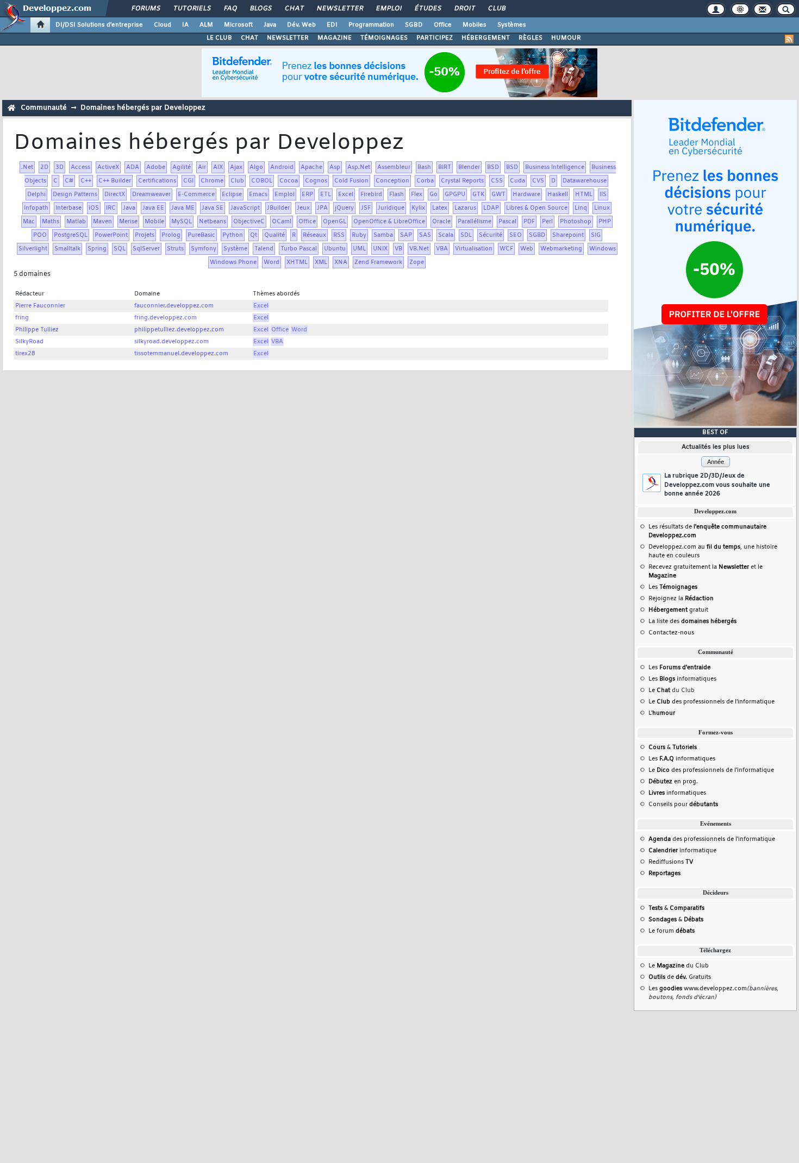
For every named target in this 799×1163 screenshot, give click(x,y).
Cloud (162, 25)
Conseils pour (683, 804)
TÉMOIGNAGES (384, 38)
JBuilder (278, 208)
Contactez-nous (671, 633)
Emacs (258, 194)
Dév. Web (301, 25)
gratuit (678, 610)
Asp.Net (358, 167)
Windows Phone (233, 262)
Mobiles (474, 25)
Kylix (418, 208)
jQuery (344, 208)
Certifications (157, 181)
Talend (263, 249)
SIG (596, 235)
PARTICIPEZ (434, 38)
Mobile (154, 221)
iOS (94, 208)
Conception (392, 181)
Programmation (371, 25)
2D (44, 167)
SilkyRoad (29, 341)
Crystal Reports (462, 181)
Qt (253, 235)
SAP (406, 235)
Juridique (391, 208)
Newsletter (339, 8)
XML (321, 262)
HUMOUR (566, 38)
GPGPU (455, 194)
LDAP (491, 208)
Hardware (526, 194)
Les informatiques (682, 679)
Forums (145, 8)
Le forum (671, 931)
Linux (602, 208)
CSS (497, 181)
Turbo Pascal (298, 249)
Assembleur (393, 167)
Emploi (388, 8)
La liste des (692, 621)
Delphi (36, 194)
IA (185, 25)
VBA (442, 249)
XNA (340, 262)
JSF (366, 208)
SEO (515, 235)
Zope (416, 262)
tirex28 (25, 353)
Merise (128, 221)
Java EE (153, 208)
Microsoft (238, 25)
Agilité (181, 167)
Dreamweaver (151, 194)
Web (526, 249)
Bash (424, 167)
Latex (439, 208)
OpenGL (334, 221)
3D (59, 167)
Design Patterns (75, 194)
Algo (256, 167)
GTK (478, 194)
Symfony (203, 249)
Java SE (212, 208)
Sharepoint (568, 235)
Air (202, 167)
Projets (144, 235)
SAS (425, 235)
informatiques (677, 793)
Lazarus (465, 208)
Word (271, 262)
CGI (188, 181)
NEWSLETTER (288, 38)
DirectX (114, 194)
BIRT (444, 167)
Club (496, 8)
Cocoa (288, 181)
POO (40, 235)
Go (433, 194)
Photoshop (575, 221)
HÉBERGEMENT (485, 38)
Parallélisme (474, 221)
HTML (583, 194)
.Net (27, 167)
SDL (466, 235)
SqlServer (146, 249)
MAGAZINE (334, 38)
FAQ (230, 8)
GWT (498, 194)
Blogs (260, 8)
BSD (493, 167)
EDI (332, 25)
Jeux (303, 208)
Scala (445, 235)
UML (359, 249)
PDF (529, 221)
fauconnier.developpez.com (174, 306)
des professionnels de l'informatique (711, 839)
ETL (325, 194)
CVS (538, 181)
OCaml (281, 221)
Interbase (68, 208)
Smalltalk (67, 249)
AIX (218, 167)
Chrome (212, 181)
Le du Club (678, 966)
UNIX (380, 249)
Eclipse (232, 194)
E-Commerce (196, 194)
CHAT (249, 38)
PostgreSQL (71, 235)
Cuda (517, 181)
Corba (425, 181)
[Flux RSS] (789, 39)
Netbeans (212, 221)
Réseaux (314, 235)
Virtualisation (473, 249)
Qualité (274, 235)
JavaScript (245, 208)
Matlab (76, 221)
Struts (175, 249)
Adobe (155, 167)
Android (282, 167)
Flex (416, 194)
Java (270, 25)
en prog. (673, 781)
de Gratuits (679, 977)
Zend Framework (378, 262)
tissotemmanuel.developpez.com (181, 353)
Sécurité (490, 235)
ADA (132, 167)
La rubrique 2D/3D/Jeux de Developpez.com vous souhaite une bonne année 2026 (717, 485)
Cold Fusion (351, 181)
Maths (50, 221)
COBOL (261, 181)
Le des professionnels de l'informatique (711, 702)
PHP (604, 221)
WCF (506, 249)
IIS (603, 194)
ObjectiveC (249, 221)
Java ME (183, 208)
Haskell (557, 194)
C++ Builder (114, 181)
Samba (383, 235)
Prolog (170, 235)
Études (427, 8)
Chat (293, 8)
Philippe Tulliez (37, 330)
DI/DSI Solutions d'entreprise (99, 25)
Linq (581, 208)
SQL (120, 249)
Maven (102, 221)
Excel (345, 194)
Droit (464, 8)
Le (659, 690)
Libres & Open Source (536, 208)
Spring (97, 249)
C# (69, 181)
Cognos (316, 181)
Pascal (507, 221)
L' (661, 713)
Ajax (236, 167)
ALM (206, 25)
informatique (682, 850)
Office (443, 25)
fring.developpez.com (165, 318)
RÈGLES (530, 38)
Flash (396, 194)
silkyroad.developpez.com (171, 341)
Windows (602, 249)
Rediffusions (670, 862)
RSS (339, 235)
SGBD (414, 25)
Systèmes (511, 25)
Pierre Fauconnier (40, 306)
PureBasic (201, 235)
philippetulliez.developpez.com (179, 330)
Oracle (441, 221)
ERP (307, 194)
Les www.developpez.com (697, 988)
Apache (311, 167)
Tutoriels (191, 8)
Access (80, 167)
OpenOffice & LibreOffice (389, 221)
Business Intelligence (554, 167)
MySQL (181, 221)
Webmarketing (561, 249)
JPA (322, 208)
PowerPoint (111, 235)
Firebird (371, 194)
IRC (111, 208)
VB (398, 249)
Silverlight (32, 249)
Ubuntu (335, 249)
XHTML (297, 262)
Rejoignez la (681, 598)
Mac (29, 221)
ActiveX (108, 167)
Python (232, 235)
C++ (85, 181)
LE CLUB (219, 38)
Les (672, 587)
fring (22, 318)
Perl (547, 221)
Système (235, 249)
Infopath (36, 208)
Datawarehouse (585, 181)
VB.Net (419, 249)
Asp (334, 167)
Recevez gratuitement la (698, 567)
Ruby (359, 235)
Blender (469, 167)
